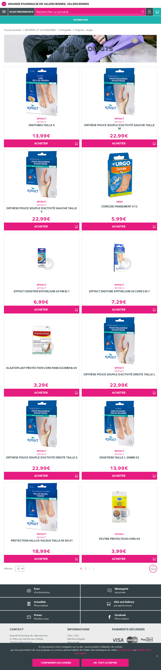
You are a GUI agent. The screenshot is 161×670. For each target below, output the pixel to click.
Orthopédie (65, 30)
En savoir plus (125, 650)
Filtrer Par (80, 19)
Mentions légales (76, 639)
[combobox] (89, 11)
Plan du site (73, 642)
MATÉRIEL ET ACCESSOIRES (40, 30)
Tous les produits (12, 30)
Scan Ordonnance (21, 11)
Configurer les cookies (56, 662)
